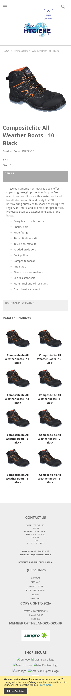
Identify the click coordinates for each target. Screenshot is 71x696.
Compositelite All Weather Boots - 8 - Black (18, 478)
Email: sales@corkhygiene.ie (35, 554)
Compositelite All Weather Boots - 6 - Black (18, 438)
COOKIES (35, 619)
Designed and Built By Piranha (35, 562)
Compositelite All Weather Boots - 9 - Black (50, 478)
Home (6, 50)
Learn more (45, 684)
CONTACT (35, 578)
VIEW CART (35, 598)
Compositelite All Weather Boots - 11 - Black (18, 358)
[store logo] (35, 19)
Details (9, 173)
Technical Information (19, 302)
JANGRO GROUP (35, 586)
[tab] (35, 176)
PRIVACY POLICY (35, 614)
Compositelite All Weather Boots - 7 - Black (50, 438)
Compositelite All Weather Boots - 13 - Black (18, 398)
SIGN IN (35, 594)
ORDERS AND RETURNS (35, 590)
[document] (35, 686)
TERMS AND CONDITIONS (36, 611)
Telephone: (35, 551)
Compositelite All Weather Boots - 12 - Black (50, 358)
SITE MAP (35, 582)
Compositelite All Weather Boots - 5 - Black (50, 398)
